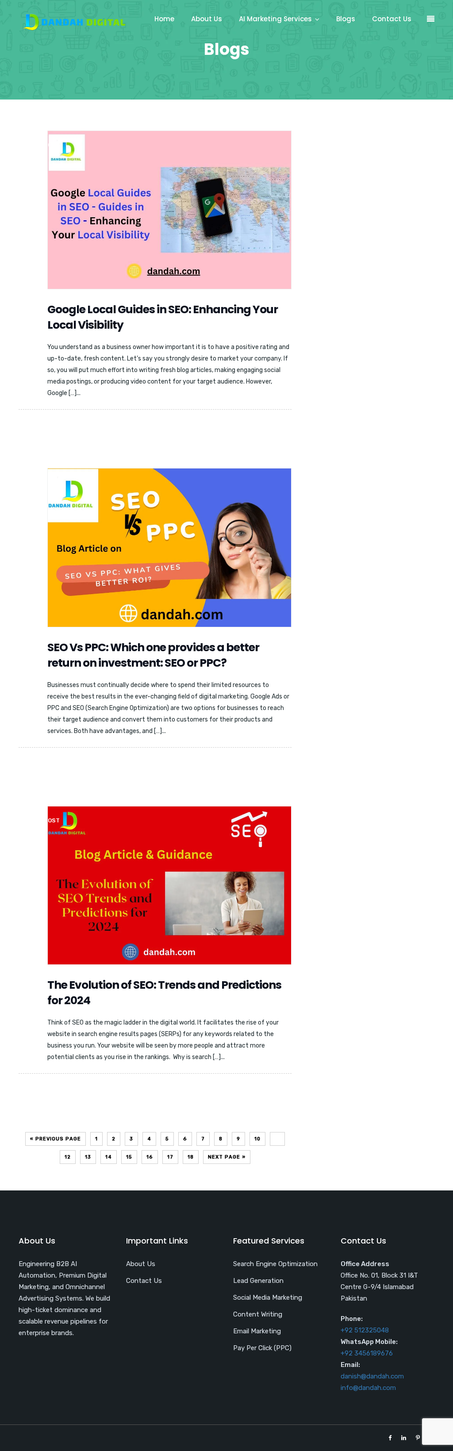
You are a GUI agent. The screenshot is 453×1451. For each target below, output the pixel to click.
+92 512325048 (365, 1330)
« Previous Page (55, 1139)
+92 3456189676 (367, 1353)
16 (149, 1157)
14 (108, 1157)
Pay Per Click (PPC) (262, 1348)
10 (257, 1139)
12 (68, 1157)
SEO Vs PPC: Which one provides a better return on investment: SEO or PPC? (153, 655)
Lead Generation (258, 1281)
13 (88, 1157)
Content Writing (257, 1314)
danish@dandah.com (372, 1376)
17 (170, 1157)
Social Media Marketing (267, 1297)
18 (191, 1157)
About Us (206, 18)
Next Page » (227, 1157)
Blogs (345, 18)
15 (129, 1157)
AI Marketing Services (275, 18)
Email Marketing (257, 1331)
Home (164, 18)
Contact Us (391, 18)
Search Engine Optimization (275, 1264)
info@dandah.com (368, 1388)
